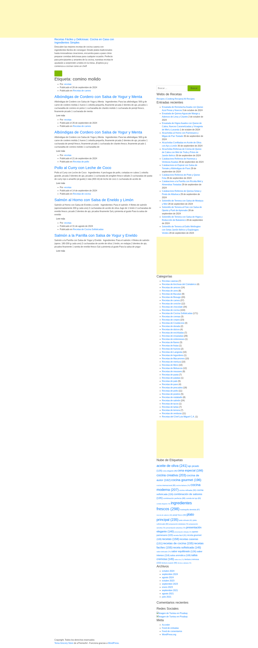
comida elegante (163, 504)
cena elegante (170, 471)
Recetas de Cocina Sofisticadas (88, 229)
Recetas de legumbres (172, 355)
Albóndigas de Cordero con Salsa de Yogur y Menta (98, 97)
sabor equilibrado (183, 551)
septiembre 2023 (170, 584)
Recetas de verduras (172, 413)
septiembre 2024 (170, 574)
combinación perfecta (174, 498)
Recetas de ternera (171, 410)
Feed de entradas (170, 628)
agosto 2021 (168, 593)
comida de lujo (193, 498)
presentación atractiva (176, 528)
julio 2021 (166, 597)
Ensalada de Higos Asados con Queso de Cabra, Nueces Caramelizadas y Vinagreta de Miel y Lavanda (182, 126)
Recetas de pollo (81, 162)
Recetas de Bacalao (171, 294)
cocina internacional (166, 485)
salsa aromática (180, 555)
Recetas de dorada (171, 326)
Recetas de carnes (82, 90)
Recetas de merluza (171, 362)
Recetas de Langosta (172, 352)
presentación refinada (183, 532)
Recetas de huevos (171, 349)
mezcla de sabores (164, 515)
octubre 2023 (168, 581)
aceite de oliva (172, 466)
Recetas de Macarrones (173, 358)
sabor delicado (164, 551)
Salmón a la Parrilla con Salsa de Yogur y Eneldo (95, 235)
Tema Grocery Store (63, 643)
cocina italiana (183, 485)
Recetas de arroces (171, 287)
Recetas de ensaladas (172, 336)
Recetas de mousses (172, 371)
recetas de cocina (178, 543)
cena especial (190, 470)
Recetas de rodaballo (172, 397)
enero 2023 (167, 587)
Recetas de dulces (171, 329)
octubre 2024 (168, 571)
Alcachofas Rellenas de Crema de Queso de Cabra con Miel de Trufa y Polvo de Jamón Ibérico (181, 152)
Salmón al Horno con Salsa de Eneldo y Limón (93, 200)
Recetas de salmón (171, 400)
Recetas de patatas (171, 378)
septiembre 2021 (170, 590)
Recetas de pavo (170, 384)
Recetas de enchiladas (173, 333)
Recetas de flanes (170, 342)
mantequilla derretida (190, 510)
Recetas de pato (170, 381)
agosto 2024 (168, 577)
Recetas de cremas (171, 316)
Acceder (166, 625)
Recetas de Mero (170, 365)
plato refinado (185, 520)
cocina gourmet (186, 480)
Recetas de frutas (170, 345)
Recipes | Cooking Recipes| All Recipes (176, 99)
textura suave (169, 563)
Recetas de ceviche (171, 303)
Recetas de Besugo (171, 297)
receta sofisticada (187, 547)
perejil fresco (179, 515)
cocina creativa (171, 475)
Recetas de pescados (172, 387)
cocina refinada (187, 490)
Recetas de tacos (170, 404)
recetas (67, 84)
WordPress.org (169, 634)
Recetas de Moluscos (172, 368)
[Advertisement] (80, 19)
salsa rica (179, 559)
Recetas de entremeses (173, 339)
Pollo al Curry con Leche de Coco (82, 168)
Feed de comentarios (172, 631)
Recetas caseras (170, 281)
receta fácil (180, 535)
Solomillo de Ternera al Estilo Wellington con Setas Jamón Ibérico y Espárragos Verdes (181, 229)
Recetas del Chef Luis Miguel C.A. (178, 416)
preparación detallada (179, 524)
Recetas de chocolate (172, 307)
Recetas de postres (171, 394)
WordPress (113, 643)
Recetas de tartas (170, 407)
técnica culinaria (184, 563)
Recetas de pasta (170, 375)
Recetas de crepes (171, 320)
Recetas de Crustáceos (173, 323)
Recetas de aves (170, 291)
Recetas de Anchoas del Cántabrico (179, 284)
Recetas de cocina (82, 194)
